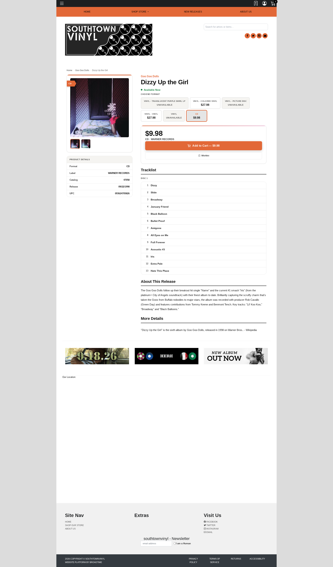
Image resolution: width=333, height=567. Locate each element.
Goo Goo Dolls (82, 70)
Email (209, 532)
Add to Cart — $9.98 (206, 145)
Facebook (212, 522)
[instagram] (259, 36)
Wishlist (205, 155)
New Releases (193, 11)
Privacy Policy (193, 561)
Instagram (212, 529)
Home (69, 70)
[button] (140, 12)
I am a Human (183, 543)
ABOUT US (246, 11)
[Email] (265, 36)
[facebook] (247, 36)
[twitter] (253, 36)
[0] (273, 4)
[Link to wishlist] (256, 4)
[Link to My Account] (264, 4)
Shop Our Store (74, 525)
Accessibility (257, 559)
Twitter (210, 525)
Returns (236, 559)
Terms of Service (214, 561)
